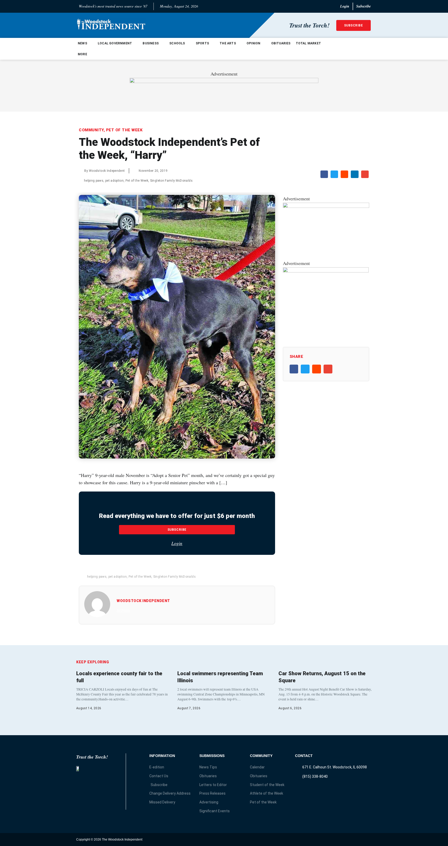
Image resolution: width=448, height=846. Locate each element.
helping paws (93, 180)
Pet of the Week (136, 180)
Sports (202, 43)
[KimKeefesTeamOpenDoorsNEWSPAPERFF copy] (326, 206)
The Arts (228, 43)
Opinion (253, 43)
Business (151, 43)
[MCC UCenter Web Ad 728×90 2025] (224, 81)
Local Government (115, 43)
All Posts (123, 610)
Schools (177, 43)
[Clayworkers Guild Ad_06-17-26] (326, 271)
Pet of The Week (124, 130)
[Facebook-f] (357, 839)
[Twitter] (347, 839)
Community (91, 130)
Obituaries (281, 43)
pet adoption (114, 180)
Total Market (308, 43)
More (82, 54)
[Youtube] (367, 839)
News (82, 43)
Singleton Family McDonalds (171, 180)
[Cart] (367, 49)
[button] (324, 174)
